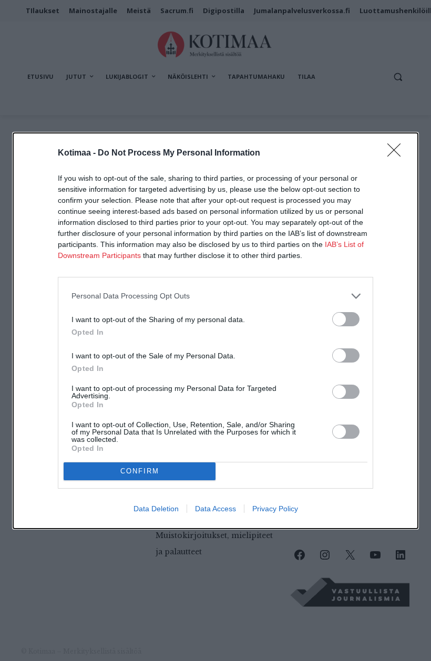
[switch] (346, 319)
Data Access (215, 508)
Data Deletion (156, 508)
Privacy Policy (275, 508)
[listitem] (215, 296)
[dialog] (215, 331)
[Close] (397, 153)
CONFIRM (139, 471)
